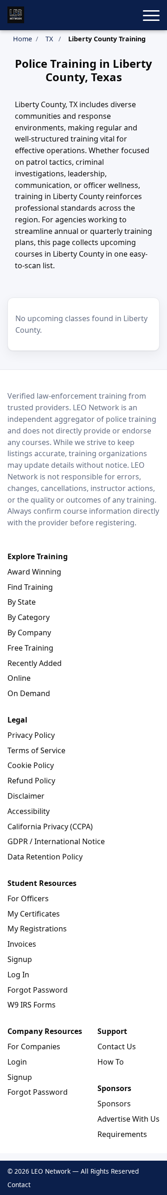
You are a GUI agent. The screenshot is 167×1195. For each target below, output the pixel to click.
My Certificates (33, 914)
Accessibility (28, 811)
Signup (19, 959)
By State (21, 602)
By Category (28, 617)
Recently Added (34, 663)
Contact (19, 1184)
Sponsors (114, 1103)
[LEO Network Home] (15, 14)
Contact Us (116, 1046)
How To (110, 1062)
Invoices (21, 944)
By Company (29, 632)
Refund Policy (31, 780)
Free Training (30, 648)
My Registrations (37, 929)
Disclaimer (26, 796)
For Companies (33, 1046)
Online (19, 678)
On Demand (28, 693)
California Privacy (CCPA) (50, 826)
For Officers (28, 898)
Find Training (30, 587)
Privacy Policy (31, 735)
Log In (18, 974)
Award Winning (34, 572)
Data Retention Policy (45, 857)
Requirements (122, 1134)
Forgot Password (37, 990)
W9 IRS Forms (31, 1005)
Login (17, 1062)
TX (49, 38)
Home (22, 38)
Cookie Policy (30, 765)
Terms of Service (36, 750)
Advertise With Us (128, 1119)
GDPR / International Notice (56, 841)
